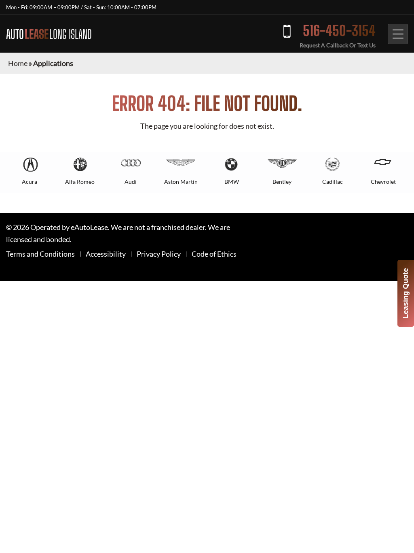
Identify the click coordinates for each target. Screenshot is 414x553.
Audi (131, 181)
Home (17, 63)
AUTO (49, 34)
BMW (231, 181)
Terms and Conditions (40, 254)
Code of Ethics (214, 254)
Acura (29, 181)
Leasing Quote (405, 293)
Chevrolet (383, 181)
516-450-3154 (339, 30)
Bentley (281, 181)
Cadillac (332, 181)
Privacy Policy (159, 254)
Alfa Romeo (80, 181)
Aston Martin (181, 181)
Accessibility (106, 254)
